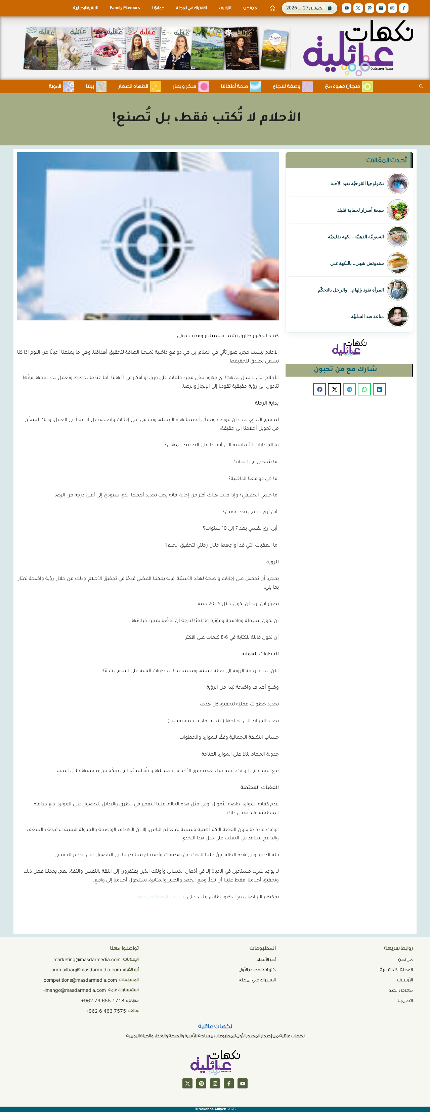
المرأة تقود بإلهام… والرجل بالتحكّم (351, 289)
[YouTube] (346, 8)
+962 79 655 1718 (102, 1000)
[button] (379, 389)
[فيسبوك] (229, 1083)
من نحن (250, 8)
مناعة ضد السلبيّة (367, 316)
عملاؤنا (158, 8)
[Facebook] (403, 8)
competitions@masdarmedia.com (80, 980)
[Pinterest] (369, 8)
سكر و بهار (184, 86)
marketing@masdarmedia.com (87, 959)
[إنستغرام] (215, 1083)
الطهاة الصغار (133, 86)
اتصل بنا (405, 1000)
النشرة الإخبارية (85, 8)
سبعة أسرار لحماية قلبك (360, 210)
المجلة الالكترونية (396, 969)
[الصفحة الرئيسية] (272, 8)
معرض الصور (400, 990)
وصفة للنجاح (286, 86)
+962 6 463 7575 (106, 1011)
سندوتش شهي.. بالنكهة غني (357, 263)
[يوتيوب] (243, 1083)
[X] (358, 8)
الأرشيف (225, 8)
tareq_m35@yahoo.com (160, 897)
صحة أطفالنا (234, 86)
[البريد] (381, 8)
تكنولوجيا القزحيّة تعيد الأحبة (357, 183)
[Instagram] (392, 8)
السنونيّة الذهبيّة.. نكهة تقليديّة (356, 236)
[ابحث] (421, 86)
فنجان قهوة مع (342, 86)
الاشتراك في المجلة (191, 8)
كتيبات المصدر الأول (257, 969)
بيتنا (90, 86)
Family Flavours (125, 8)
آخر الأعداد (266, 959)
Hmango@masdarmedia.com (74, 990)
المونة (55, 86)
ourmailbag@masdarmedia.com (86, 969)
